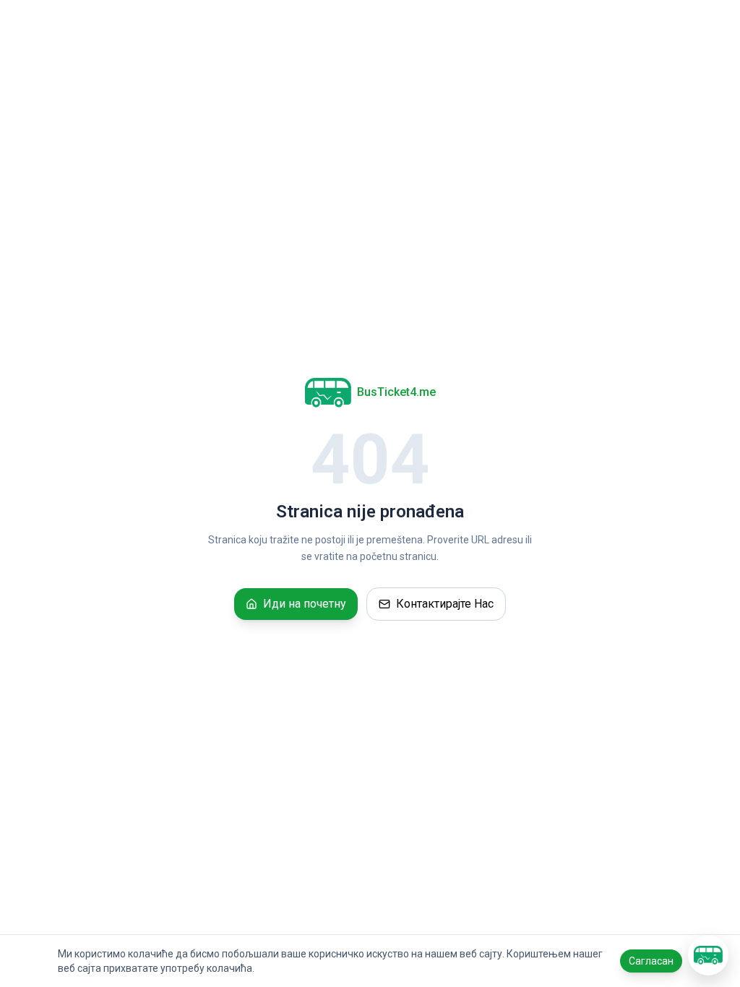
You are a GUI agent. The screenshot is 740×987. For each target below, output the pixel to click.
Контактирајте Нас (445, 604)
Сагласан (651, 961)
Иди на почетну (304, 604)
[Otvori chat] (708, 955)
